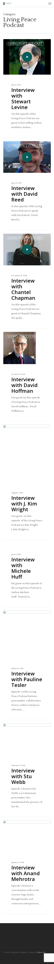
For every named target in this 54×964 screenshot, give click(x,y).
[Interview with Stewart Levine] (27, 88)
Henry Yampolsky (16, 144)
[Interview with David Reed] (27, 185)
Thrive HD (41, 952)
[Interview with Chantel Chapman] (27, 281)
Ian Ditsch (13, 42)
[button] (49, 3)
